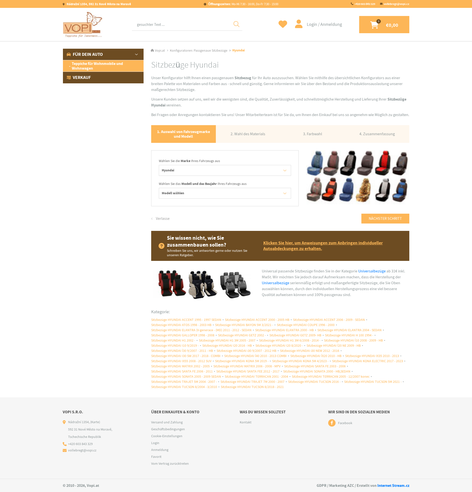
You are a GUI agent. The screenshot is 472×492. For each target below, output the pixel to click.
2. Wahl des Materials (248, 134)
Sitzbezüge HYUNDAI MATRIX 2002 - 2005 (180, 366)
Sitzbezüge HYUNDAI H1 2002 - (173, 340)
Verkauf (82, 77)
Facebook (345, 423)
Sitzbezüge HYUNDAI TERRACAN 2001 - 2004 (256, 376)
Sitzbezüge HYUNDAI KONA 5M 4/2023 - (300, 361)
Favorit (156, 456)
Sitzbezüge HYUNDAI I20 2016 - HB (227, 345)
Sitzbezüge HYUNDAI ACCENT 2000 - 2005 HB (257, 320)
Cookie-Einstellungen (166, 436)
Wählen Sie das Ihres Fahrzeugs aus (203, 184)
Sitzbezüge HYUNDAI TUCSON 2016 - (314, 382)
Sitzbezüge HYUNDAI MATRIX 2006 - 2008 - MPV (246, 366)
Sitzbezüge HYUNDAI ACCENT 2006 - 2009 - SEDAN (329, 320)
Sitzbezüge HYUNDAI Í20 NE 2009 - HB (334, 345)
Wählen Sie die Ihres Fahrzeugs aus (189, 161)
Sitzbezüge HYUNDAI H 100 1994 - (349, 335)
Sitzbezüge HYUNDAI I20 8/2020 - (279, 345)
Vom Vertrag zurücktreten (170, 463)
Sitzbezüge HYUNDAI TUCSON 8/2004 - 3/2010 (184, 387)
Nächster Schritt (385, 218)
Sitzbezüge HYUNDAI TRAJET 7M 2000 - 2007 (252, 382)
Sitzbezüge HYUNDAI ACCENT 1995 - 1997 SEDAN (186, 320)
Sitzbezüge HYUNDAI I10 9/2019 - (175, 345)
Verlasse (162, 218)
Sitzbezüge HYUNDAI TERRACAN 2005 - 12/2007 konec (330, 376)
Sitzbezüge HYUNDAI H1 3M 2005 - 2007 (227, 340)
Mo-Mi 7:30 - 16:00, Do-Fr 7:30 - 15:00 (243, 4)
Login (312, 24)
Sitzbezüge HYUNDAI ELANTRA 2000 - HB (284, 330)
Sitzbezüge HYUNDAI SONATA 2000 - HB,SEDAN (316, 371)
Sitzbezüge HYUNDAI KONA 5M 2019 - (241, 361)
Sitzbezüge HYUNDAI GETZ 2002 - (242, 335)
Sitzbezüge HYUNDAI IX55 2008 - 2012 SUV (181, 361)
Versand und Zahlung (167, 422)
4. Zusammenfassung (377, 134)
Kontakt (245, 422)
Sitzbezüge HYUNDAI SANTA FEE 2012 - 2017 (248, 371)
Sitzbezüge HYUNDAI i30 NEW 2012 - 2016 (309, 351)
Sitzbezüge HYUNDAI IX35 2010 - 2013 (372, 356)
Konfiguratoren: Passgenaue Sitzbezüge (198, 50)
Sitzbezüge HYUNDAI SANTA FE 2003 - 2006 (315, 366)
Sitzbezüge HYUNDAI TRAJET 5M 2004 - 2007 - (184, 382)
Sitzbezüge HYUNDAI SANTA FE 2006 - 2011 (182, 371)
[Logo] (83, 24)
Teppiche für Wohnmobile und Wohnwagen (97, 66)
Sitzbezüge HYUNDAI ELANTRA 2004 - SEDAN (349, 330)
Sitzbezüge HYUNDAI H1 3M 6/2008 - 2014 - (289, 340)
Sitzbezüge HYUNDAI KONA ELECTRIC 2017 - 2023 (367, 361)
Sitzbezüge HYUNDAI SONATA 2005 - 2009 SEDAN (186, 376)
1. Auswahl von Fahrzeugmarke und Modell (183, 134)
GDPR (321, 485)
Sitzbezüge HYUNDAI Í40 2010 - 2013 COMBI (255, 356)
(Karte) (95, 422)
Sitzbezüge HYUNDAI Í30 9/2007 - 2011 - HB (182, 351)
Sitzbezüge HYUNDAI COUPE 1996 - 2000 (306, 325)
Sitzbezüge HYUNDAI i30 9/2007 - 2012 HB (246, 351)
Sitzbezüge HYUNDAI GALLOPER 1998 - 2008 (182, 335)
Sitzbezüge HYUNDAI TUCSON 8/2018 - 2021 (252, 387)
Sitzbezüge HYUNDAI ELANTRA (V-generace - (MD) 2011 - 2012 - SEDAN (201, 330)
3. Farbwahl (312, 134)
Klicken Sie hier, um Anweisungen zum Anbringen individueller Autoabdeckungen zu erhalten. (323, 246)
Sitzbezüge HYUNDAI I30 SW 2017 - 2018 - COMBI (186, 356)
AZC (350, 485)
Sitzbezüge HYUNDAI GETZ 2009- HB (295, 335)
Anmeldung (331, 24)
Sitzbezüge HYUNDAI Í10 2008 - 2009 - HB (353, 340)
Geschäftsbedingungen (168, 429)
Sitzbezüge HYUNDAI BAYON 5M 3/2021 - (244, 325)
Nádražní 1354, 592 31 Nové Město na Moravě (98, 4)
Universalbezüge (372, 271)
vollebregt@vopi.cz (396, 4)
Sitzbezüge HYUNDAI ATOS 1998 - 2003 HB (181, 325)
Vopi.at (160, 50)
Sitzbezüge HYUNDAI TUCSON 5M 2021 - (372, 382)
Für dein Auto (88, 54)
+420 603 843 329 (364, 4)
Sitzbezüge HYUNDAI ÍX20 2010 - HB (315, 356)
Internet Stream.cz (393, 485)
